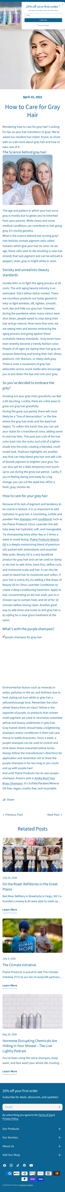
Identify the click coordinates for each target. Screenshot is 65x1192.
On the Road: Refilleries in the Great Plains (30, 886)
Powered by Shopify (26, 1185)
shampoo (26, 519)
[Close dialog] (62, 4)
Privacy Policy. (10, 1119)
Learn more (9, 910)
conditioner (45, 519)
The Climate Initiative (19, 965)
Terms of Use (45, 1115)
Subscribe (43, 20)
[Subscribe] (59, 1107)
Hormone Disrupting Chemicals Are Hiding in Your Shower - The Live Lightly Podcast (29, 1046)
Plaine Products (13, 1185)
